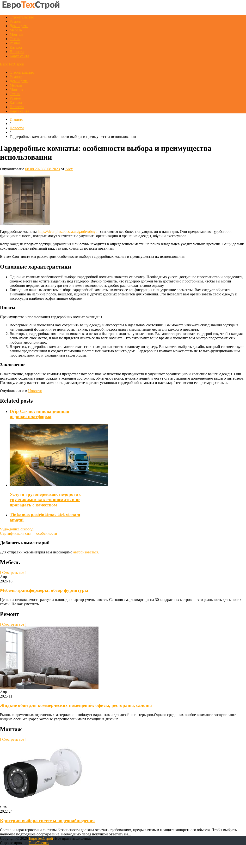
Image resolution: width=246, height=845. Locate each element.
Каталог (16, 47)
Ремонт (16, 21)
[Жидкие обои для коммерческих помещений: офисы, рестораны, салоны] (49, 688)
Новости (17, 52)
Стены (15, 39)
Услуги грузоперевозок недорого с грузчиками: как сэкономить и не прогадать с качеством (45, 499)
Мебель (16, 30)
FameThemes (39, 843)
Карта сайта (19, 56)
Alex (69, 169)
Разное (15, 43)
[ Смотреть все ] (13, 572)
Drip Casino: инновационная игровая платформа (39, 414)
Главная (16, 119)
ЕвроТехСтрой (12, 64)
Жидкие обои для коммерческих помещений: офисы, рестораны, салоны (76, 705)
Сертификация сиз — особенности (28, 533)
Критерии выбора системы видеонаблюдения (47, 820)
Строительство (22, 17)
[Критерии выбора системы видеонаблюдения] (42, 803)
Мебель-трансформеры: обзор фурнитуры (44, 590)
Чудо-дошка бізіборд (16, 529)
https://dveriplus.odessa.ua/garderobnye (67, 231)
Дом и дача (19, 26)
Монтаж (16, 34)
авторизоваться (85, 552)
